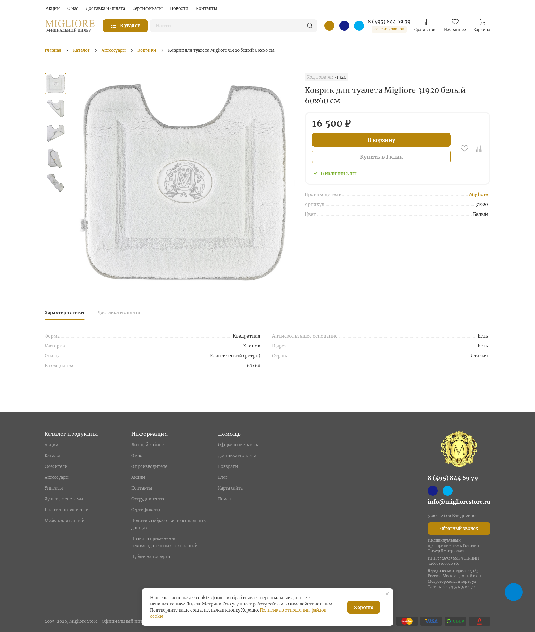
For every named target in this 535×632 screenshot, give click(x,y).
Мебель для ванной (65, 520)
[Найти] (310, 25)
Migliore (478, 194)
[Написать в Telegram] (359, 26)
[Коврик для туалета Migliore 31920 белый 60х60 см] (185, 182)
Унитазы (54, 488)
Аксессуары (57, 477)
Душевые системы (64, 499)
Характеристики (64, 312)
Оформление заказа (238, 444)
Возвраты (228, 466)
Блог (222, 477)
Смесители (56, 466)
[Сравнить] (479, 148)
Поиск (224, 499)
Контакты (141, 488)
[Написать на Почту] (329, 26)
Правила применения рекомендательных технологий (164, 542)
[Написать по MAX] (344, 26)
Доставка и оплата (119, 312)
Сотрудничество (148, 499)
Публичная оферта (150, 556)
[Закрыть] (387, 593)
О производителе (149, 466)
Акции (51, 444)
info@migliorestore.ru (459, 501)
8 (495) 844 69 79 (389, 21)
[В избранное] (464, 148)
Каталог (53, 455)
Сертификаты (145, 509)
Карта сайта (230, 488)
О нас (136, 455)
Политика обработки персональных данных (168, 524)
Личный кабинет (148, 444)
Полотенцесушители (67, 509)
